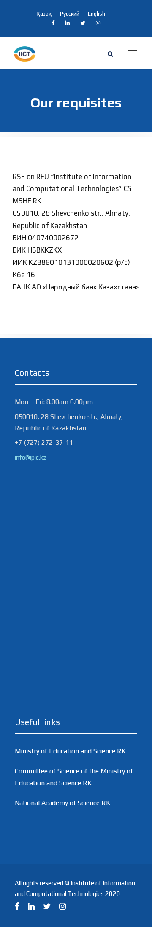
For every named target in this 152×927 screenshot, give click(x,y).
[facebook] (53, 23)
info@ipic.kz (30, 457)
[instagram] (98, 23)
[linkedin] (67, 23)
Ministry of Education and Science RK (70, 751)
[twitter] (82, 23)
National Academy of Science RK (62, 803)
